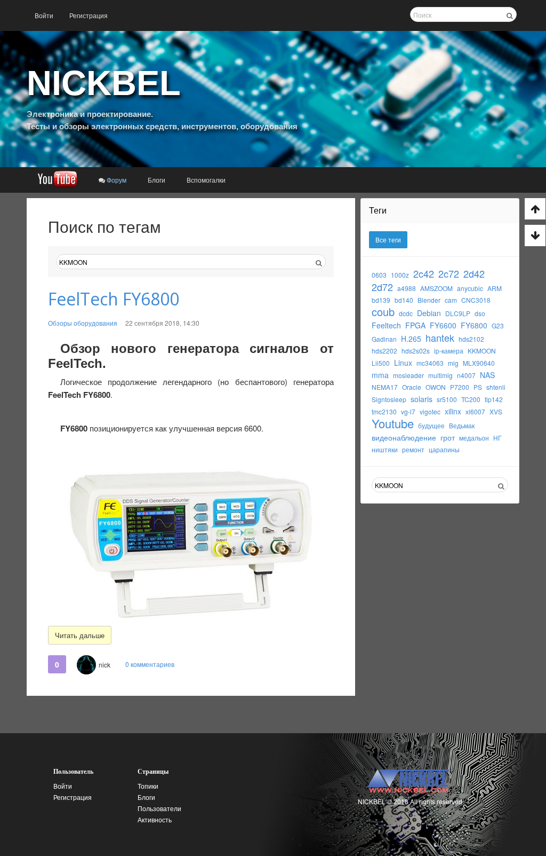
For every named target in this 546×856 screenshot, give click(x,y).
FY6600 (443, 325)
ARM (494, 288)
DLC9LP (457, 313)
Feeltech (386, 325)
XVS (495, 411)
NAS (487, 375)
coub (383, 311)
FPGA (415, 325)
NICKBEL (104, 83)
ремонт (413, 449)
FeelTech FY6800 (113, 298)
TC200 (470, 399)
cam (451, 299)
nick (104, 664)
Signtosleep (389, 399)
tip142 (494, 399)
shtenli (495, 386)
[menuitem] (44, 15)
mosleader (408, 375)
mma (380, 375)
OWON (435, 386)
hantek (439, 337)
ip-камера (448, 350)
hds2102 (471, 338)
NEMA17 (385, 386)
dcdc (406, 313)
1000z (400, 274)
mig (453, 362)
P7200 (459, 386)
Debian (429, 313)
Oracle (411, 386)
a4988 (406, 288)
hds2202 (384, 350)
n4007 (466, 375)
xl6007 (475, 411)
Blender (428, 299)
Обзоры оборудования (82, 322)
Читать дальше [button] (80, 635)
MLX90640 (479, 362)
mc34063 (430, 362)
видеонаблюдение (404, 437)
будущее (431, 425)
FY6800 (474, 325)
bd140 (404, 299)
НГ (497, 437)
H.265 (411, 338)
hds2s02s (416, 350)
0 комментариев (149, 664)
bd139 (381, 299)
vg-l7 (408, 411)
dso (480, 313)
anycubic (470, 288)
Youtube (393, 423)
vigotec (430, 411)
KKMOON (482, 350)
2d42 (474, 273)
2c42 (423, 273)
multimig (440, 375)
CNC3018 (476, 299)
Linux (403, 362)
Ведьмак (462, 425)
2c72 (448, 273)
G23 (498, 325)
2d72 (382, 287)
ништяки (385, 449)
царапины (444, 449)
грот (447, 437)
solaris (421, 399)
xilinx (453, 411)
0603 (379, 274)
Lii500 (381, 362)
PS (477, 386)
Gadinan (384, 338)
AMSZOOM (436, 288)
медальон (474, 437)
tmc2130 (384, 411)
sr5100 (447, 399)
